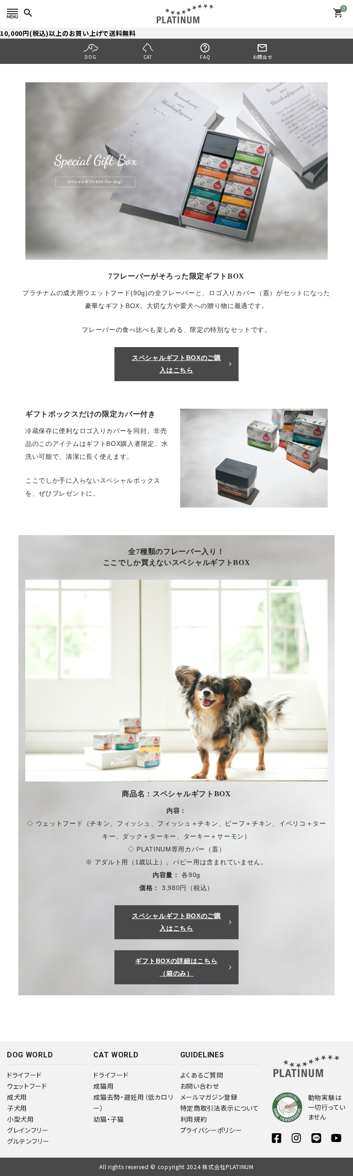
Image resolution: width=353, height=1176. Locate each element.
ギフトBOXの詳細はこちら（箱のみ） (176, 967)
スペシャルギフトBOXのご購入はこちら (176, 364)
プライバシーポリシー (211, 1130)
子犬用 (17, 1108)
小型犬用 (20, 1119)
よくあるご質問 (201, 1074)
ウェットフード (27, 1085)
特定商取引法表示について (219, 1108)
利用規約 (193, 1119)
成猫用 (103, 1085)
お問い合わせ (199, 1085)
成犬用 (17, 1097)
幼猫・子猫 (108, 1119)
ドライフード (24, 1074)
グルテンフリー (28, 1141)
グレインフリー (28, 1130)
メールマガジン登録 (209, 1097)
